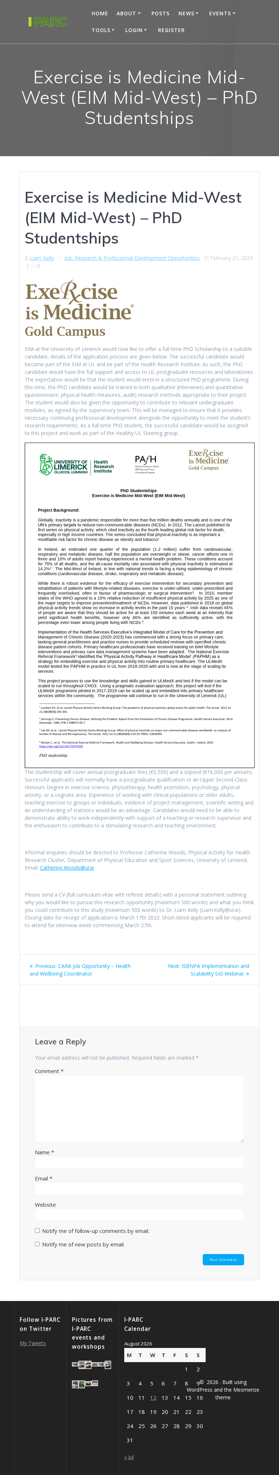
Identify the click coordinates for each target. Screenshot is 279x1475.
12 (153, 1397)
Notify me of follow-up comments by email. (95, 1230)
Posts (160, 13)
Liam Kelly (42, 257)
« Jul (129, 1457)
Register (171, 30)
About (126, 13)
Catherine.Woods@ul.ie (67, 867)
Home (100, 13)
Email (43, 1178)
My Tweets (33, 1343)
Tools (101, 30)
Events (220, 13)
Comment (49, 1071)
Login (134, 30)
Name (44, 1152)
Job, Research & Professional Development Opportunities (132, 257)
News (186, 13)
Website (45, 1204)
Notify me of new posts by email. (83, 1244)
